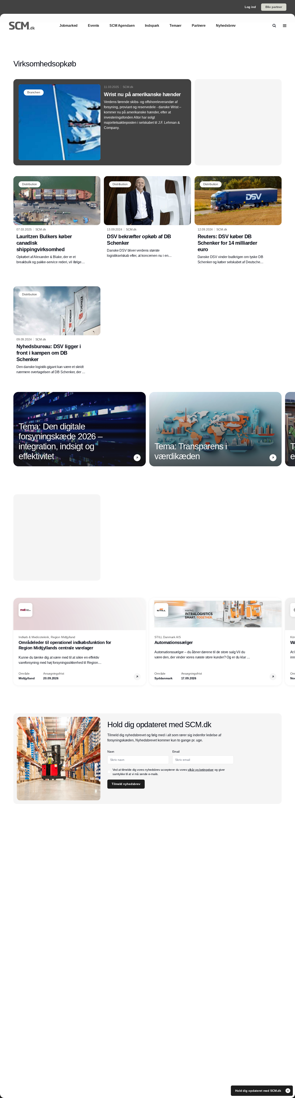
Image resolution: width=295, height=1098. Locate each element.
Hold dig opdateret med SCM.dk (258, 1090)
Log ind (250, 7)
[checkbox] (109, 772)
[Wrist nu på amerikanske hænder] (102, 122)
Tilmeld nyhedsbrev (126, 784)
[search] (274, 25)
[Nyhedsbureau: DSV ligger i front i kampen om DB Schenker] (56, 330)
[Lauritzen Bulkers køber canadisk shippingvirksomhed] (56, 220)
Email (175, 751)
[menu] (284, 25)
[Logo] (22, 25)
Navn (110, 751)
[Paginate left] (17, 429)
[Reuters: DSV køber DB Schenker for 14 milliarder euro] (238, 220)
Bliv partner (273, 7)
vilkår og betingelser (201, 769)
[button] (137, 457)
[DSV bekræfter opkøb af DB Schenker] (147, 217)
